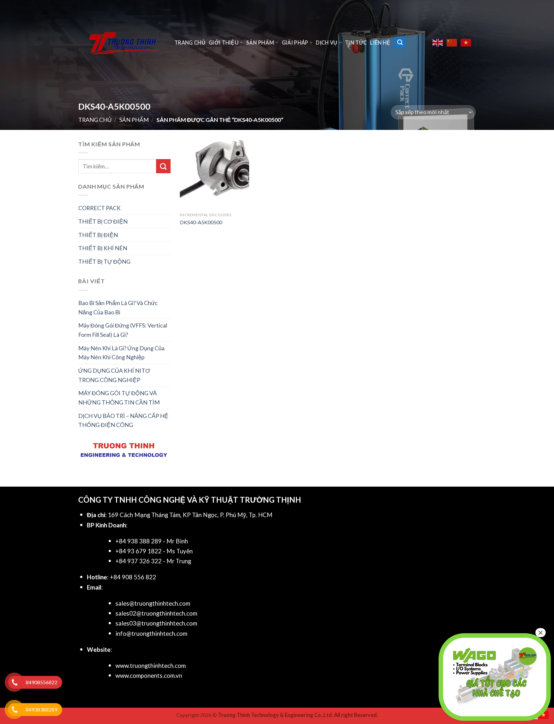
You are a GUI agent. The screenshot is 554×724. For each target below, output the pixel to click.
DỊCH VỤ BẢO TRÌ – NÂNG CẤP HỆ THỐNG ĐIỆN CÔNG (123, 420)
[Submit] (163, 166)
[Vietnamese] (466, 43)
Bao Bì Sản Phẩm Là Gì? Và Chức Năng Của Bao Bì (118, 307)
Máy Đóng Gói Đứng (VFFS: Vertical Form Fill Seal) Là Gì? (122, 330)
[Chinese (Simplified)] (452, 43)
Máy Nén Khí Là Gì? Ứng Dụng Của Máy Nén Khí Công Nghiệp (121, 353)
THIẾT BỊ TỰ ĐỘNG (104, 261)
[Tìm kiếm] (400, 42)
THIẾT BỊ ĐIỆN (98, 234)
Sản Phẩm (260, 42)
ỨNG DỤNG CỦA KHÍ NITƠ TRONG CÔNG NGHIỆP (114, 375)
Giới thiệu (224, 42)
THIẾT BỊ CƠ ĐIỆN (103, 221)
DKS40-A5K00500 (201, 222)
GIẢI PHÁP (295, 42)
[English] (437, 43)
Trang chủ (190, 42)
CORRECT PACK (99, 207)
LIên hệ (380, 42)
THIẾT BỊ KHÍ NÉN (102, 247)
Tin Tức (356, 42)
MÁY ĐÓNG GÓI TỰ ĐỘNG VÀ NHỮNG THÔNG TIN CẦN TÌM (119, 397)
